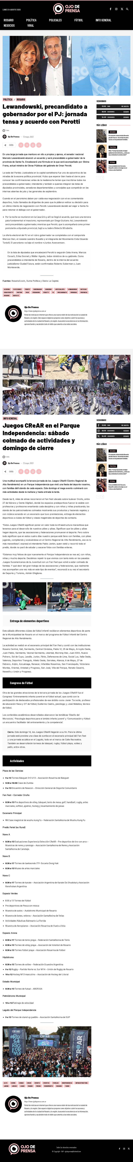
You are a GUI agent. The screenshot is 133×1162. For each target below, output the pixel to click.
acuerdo (7, 289)
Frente (27, 289)
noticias (84, 289)
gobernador (38, 289)
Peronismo (36, 292)
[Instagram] (116, 9)
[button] (127, 9)
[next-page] (102, 177)
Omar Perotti (8, 292)
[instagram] (29, 328)
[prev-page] (98, 177)
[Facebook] (110, 9)
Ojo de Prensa (13, 137)
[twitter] (32, 328)
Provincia (84, 292)
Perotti (46, 292)
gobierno (48, 289)
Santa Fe (16, 295)
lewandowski (72, 289)
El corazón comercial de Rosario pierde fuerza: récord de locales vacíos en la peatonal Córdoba (119, 137)
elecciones (17, 289)
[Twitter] (122, 9)
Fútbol (112, 162)
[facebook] (25, 328)
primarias (74, 292)
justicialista (59, 289)
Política (7, 99)
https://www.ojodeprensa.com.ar (35, 311)
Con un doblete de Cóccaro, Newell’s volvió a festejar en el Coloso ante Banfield (118, 168)
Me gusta (125, 106)
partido (19, 292)
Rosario (21, 99)
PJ (53, 292)
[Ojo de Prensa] (5, 137)
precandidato (62, 292)
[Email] (38, 145)
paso (27, 292)
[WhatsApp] (32, 145)
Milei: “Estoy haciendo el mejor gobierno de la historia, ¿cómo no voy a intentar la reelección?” (119, 153)
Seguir (126, 112)
